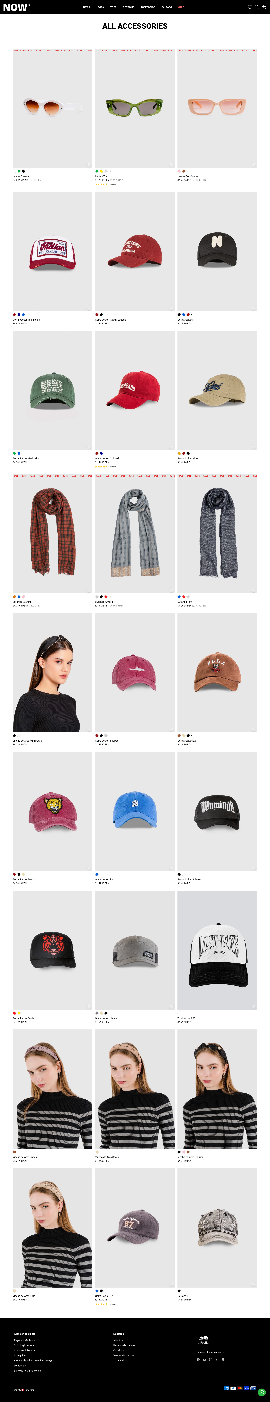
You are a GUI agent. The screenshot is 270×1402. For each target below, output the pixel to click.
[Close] (180, 667)
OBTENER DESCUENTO (111, 726)
